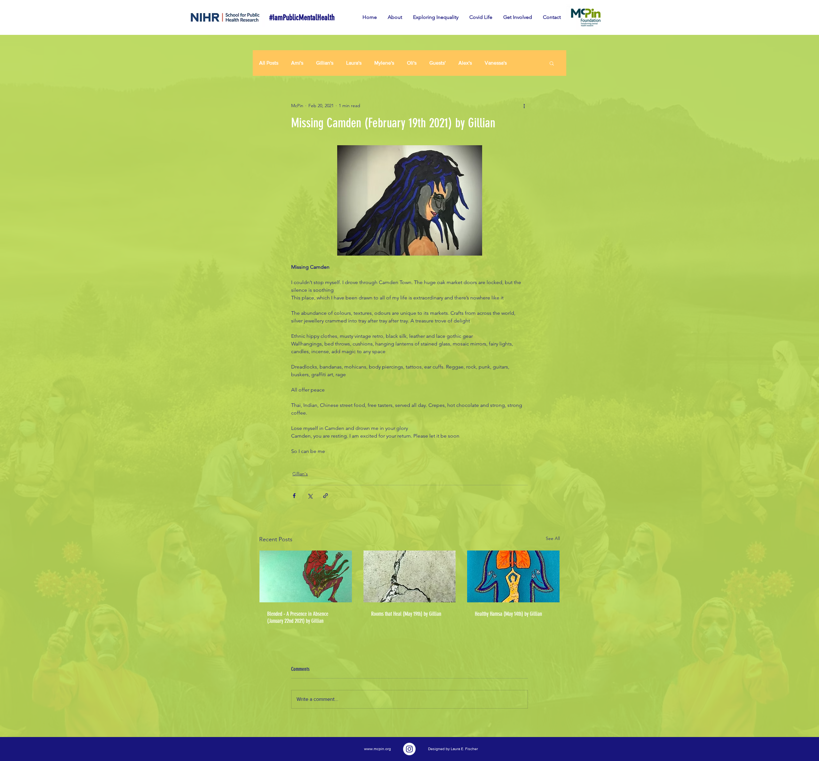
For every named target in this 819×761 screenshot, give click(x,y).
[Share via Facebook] (294, 496)
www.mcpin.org (377, 749)
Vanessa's (496, 63)
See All (553, 538)
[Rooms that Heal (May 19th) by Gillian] (409, 576)
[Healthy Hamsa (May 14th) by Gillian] (513, 576)
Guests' (437, 63)
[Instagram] (409, 749)
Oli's (412, 63)
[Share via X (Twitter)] (310, 496)
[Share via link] (325, 496)
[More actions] (524, 105)
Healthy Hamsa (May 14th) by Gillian (508, 613)
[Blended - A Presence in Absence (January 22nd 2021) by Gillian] (305, 576)
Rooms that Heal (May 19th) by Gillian (406, 613)
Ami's (297, 63)
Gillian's (324, 63)
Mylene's (384, 63)
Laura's (354, 63)
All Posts (268, 63)
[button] (552, 63)
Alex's (465, 63)
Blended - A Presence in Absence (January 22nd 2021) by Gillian (297, 617)
